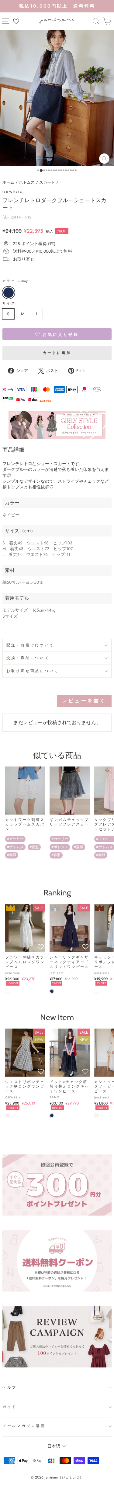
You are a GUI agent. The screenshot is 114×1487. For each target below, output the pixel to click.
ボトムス (27, 182)
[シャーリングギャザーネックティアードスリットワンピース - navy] (52, 991)
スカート (47, 182)
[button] (57, 334)
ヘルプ (9, 1387)
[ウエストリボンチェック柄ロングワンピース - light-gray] (7, 1115)
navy (8, 293)
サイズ (9, 303)
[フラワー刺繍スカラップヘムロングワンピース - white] (7, 991)
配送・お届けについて (30, 645)
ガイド (9, 1407)
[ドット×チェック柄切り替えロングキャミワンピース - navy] (52, 1115)
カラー (15, 281)
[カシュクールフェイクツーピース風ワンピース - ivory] (96, 1115)
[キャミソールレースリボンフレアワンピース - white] (96, 991)
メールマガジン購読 (24, 1426)
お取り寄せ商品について (32, 671)
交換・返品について (28, 658)
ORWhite (12, 191)
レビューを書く (84, 700)
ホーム (8, 182)
